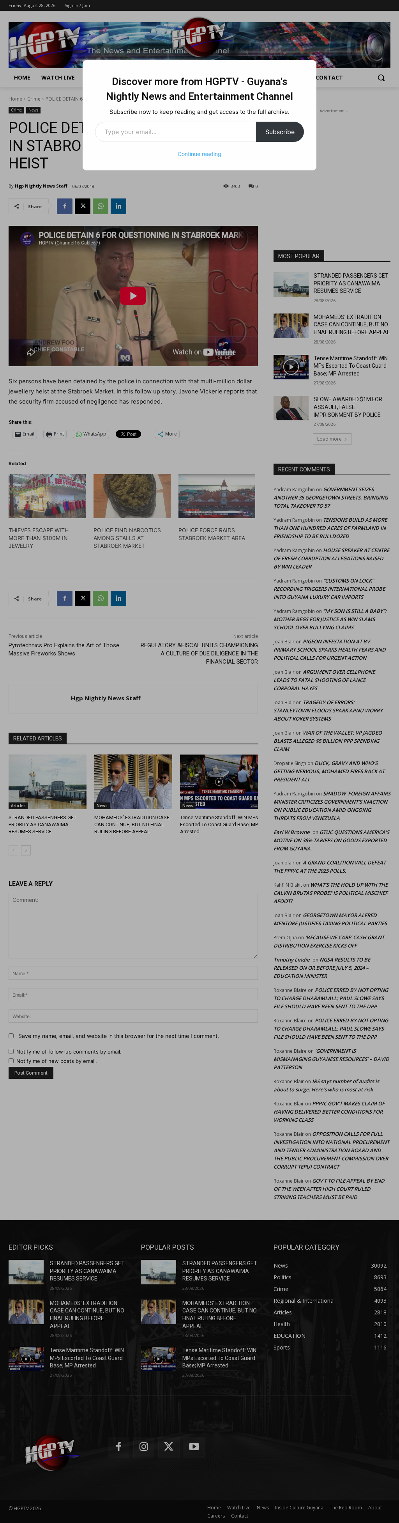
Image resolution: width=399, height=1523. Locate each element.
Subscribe (280, 132)
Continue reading (199, 154)
